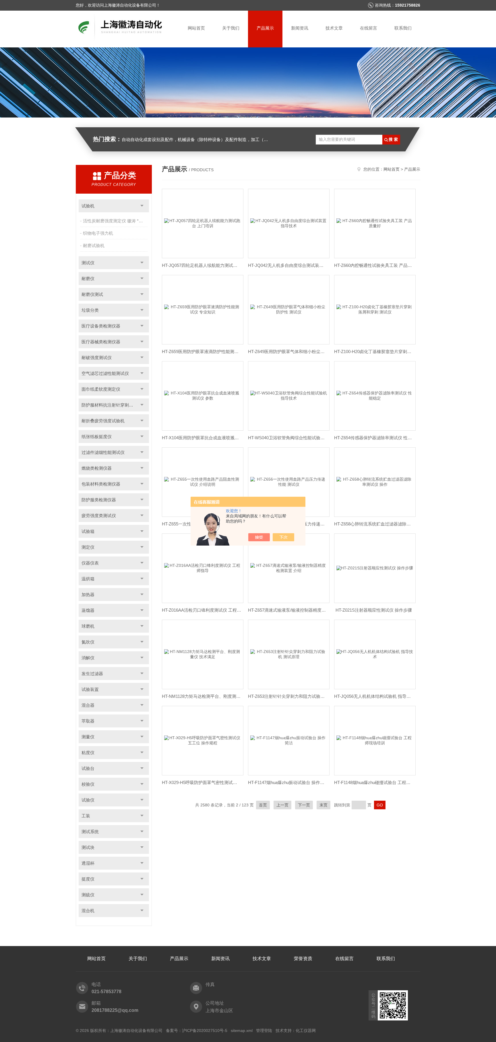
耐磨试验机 (93, 245)
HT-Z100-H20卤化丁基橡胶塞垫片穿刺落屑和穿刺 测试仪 (373, 351)
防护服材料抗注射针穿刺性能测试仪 (115, 404)
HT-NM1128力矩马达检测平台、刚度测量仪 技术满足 (201, 696)
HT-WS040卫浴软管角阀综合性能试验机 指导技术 (287, 437)
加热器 (88, 594)
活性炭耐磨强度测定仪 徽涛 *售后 (115, 220)
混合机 (88, 910)
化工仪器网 (306, 1030)
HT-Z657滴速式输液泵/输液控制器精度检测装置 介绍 (287, 610)
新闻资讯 (299, 28)
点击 (142, 205)
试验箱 (88, 531)
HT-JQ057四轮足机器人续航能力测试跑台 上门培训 (201, 265)
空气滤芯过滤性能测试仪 (105, 373)
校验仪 (88, 784)
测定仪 (88, 547)
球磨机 (88, 626)
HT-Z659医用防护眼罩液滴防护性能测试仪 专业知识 (201, 351)
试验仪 (88, 800)
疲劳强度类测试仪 (99, 515)
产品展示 (265, 28)
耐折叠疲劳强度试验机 (103, 420)
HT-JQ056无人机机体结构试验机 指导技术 (373, 696)
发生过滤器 (92, 673)
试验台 (88, 768)
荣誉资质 (303, 958)
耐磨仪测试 (92, 294)
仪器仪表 (90, 563)
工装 (86, 815)
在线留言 (368, 28)
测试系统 (90, 831)
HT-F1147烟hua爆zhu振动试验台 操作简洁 (287, 782)
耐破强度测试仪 (97, 357)
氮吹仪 (88, 642)
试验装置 (90, 689)
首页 (263, 805)
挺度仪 (88, 879)
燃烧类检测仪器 (97, 468)
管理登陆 (264, 1030)
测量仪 (88, 736)
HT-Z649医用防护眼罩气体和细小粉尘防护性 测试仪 (287, 351)
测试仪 (88, 262)
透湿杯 (88, 863)
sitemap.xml (242, 1030)
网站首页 (196, 28)
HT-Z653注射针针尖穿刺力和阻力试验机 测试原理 (287, 696)
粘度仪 (88, 752)
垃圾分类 (90, 310)
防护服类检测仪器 (99, 499)
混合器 (88, 705)
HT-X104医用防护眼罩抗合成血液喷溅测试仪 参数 (201, 437)
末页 (323, 805)
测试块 (88, 847)
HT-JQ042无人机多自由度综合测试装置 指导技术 (287, 265)
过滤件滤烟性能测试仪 (103, 452)
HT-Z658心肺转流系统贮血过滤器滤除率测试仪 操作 (373, 523)
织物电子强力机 (98, 233)
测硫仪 (88, 894)
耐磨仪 (88, 278)
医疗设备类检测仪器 (101, 325)
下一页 (304, 805)
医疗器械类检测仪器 (101, 341)
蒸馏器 (88, 610)
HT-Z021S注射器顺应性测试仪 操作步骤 (374, 610)
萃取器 (88, 721)
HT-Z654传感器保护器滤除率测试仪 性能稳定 (373, 437)
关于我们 (230, 28)
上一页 (282, 805)
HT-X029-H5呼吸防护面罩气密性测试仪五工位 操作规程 (201, 782)
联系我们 (403, 28)
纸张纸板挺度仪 (97, 436)
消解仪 (88, 657)
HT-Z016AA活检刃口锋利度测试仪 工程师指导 (201, 610)
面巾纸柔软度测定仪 (101, 389)
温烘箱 (88, 578)
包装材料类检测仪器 (101, 483)
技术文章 (334, 28)
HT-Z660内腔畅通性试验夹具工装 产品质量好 (373, 265)
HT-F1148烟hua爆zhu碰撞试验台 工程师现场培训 (373, 782)
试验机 (88, 205)
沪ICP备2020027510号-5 (204, 1030)
